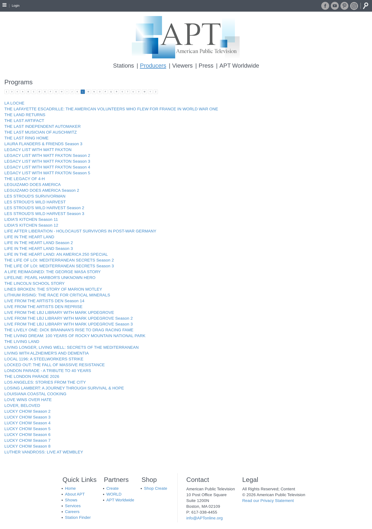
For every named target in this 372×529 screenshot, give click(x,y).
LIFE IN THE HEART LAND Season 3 (38, 248)
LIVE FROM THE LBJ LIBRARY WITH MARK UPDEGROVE (59, 312)
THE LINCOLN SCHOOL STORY (34, 283)
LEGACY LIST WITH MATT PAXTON (37, 149)
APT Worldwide (239, 65)
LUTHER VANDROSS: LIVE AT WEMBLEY (43, 452)
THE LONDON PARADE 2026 (31, 376)
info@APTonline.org (204, 518)
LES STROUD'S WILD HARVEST (35, 202)
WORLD (113, 494)
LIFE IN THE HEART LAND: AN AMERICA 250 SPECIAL (56, 254)
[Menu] (4, 5)
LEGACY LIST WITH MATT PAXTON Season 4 (47, 167)
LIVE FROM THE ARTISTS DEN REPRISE (43, 306)
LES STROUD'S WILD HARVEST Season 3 (44, 213)
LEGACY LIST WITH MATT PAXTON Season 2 (47, 155)
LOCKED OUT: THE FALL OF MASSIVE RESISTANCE (54, 365)
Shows (71, 500)
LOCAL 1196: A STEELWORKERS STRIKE (43, 359)
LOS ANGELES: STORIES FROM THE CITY (45, 382)
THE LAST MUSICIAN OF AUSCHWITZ (40, 132)
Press (206, 65)
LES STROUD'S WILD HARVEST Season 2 (44, 208)
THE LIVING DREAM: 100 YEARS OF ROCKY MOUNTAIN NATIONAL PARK (74, 335)
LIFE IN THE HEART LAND (29, 237)
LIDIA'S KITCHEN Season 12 (31, 225)
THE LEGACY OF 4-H (24, 178)
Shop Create (155, 488)
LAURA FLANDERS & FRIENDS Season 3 (43, 144)
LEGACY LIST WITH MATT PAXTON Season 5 (47, 173)
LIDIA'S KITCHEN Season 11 (31, 219)
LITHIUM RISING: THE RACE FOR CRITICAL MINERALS (57, 295)
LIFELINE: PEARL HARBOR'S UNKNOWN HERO (49, 277)
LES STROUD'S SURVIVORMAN (34, 196)
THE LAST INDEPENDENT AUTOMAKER (42, 126)
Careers (72, 511)
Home (70, 488)
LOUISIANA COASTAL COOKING (35, 394)
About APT (75, 494)
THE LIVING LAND (21, 341)
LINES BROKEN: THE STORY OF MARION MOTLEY (53, 289)
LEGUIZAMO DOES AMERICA (32, 184)
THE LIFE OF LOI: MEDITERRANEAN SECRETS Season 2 (59, 260)
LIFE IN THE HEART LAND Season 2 (38, 242)
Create (112, 488)
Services (73, 506)
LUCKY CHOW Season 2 (27, 411)
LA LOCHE (14, 103)
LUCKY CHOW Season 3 (27, 417)
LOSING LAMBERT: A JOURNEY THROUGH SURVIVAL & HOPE (64, 388)
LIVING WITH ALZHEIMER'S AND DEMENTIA (46, 353)
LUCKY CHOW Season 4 (27, 423)
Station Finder (78, 517)
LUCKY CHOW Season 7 (27, 440)
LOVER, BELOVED (22, 405)
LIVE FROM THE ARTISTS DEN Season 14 (44, 301)
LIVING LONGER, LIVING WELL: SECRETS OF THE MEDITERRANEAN (71, 347)
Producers (153, 65)
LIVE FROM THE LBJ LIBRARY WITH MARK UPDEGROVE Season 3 (68, 324)
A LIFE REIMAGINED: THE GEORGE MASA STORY (52, 272)
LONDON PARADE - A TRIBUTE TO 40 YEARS (47, 370)
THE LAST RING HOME (26, 138)
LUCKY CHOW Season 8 (27, 446)
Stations (123, 65)
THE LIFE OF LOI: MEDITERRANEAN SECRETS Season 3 (59, 266)
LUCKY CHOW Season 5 (27, 429)
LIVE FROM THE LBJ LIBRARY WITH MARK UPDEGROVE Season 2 (68, 318)
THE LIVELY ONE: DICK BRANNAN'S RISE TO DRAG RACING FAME (68, 330)
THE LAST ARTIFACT (24, 120)
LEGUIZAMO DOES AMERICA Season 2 (41, 190)
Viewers (182, 65)
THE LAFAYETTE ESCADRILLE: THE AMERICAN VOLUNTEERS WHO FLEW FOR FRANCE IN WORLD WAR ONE (111, 109)
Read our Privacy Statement (268, 500)
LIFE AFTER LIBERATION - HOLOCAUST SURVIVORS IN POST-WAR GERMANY (80, 231)
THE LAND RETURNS (24, 115)
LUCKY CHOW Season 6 (27, 434)
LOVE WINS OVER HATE (28, 399)
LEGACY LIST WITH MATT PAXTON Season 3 (47, 161)
